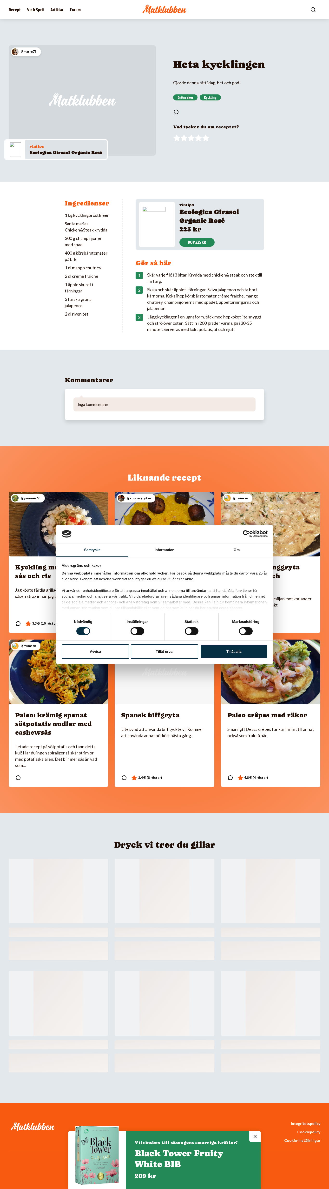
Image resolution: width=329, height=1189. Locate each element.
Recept (15, 9)
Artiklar (57, 9)
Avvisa (95, 651)
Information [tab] (164, 550)
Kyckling (210, 97)
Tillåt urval (164, 651)
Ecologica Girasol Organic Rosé (66, 152)
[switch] (137, 631)
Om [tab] (237, 550)
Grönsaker (185, 97)
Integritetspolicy (305, 1123)
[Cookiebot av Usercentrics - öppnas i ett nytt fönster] (246, 533)
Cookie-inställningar (302, 1140)
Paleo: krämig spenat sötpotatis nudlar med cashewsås (53, 723)
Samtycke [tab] (92, 550)
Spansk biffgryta (150, 715)
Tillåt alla (233, 651)
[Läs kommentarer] (176, 112)
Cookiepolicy (308, 1132)
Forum (75, 9)
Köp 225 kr (197, 242)
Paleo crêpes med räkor (267, 715)
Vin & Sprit (35, 9)
